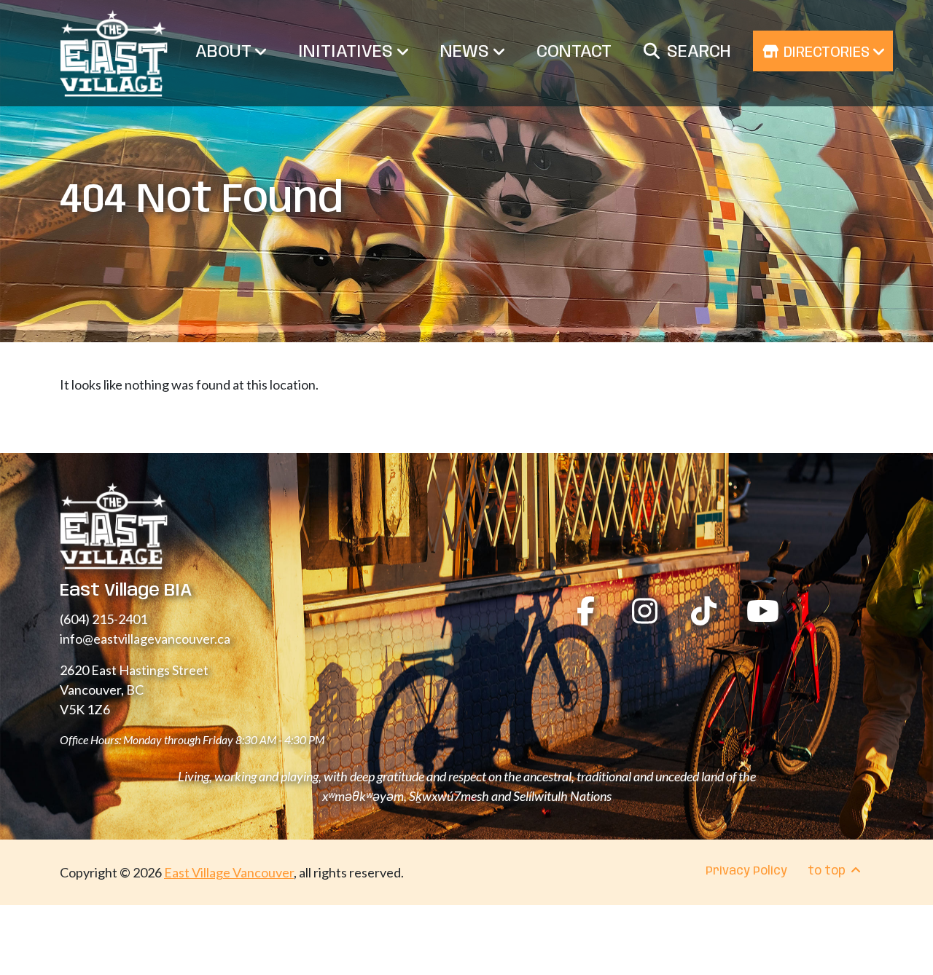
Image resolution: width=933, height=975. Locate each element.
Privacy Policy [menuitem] (746, 871)
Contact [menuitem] (574, 52)
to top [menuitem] (828, 871)
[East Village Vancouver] (114, 53)
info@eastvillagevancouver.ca (145, 639)
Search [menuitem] (699, 52)
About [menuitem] (225, 52)
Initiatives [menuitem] (347, 52)
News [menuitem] (466, 52)
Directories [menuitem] (826, 52)
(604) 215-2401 (103, 619)
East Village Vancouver (229, 872)
